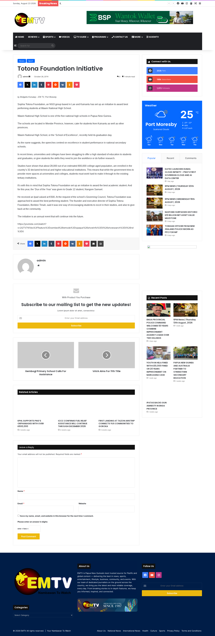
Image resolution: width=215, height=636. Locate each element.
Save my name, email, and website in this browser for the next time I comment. (57, 516)
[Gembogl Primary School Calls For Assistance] (46, 355)
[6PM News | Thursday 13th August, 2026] (185, 310)
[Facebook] (178, 3)
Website (82, 503)
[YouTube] (182, 3)
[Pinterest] (48, 85)
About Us (101, 631)
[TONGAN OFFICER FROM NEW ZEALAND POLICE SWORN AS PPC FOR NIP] (155, 230)
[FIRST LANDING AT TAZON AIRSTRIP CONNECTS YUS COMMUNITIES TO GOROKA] (117, 408)
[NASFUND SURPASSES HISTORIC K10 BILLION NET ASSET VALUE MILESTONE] (155, 216)
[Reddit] (56, 85)
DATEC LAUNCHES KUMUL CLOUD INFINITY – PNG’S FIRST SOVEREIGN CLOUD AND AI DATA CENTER (180, 174)
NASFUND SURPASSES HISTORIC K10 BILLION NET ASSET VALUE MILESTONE (105, 3)
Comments (190, 158)
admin (25, 76)
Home (20, 37)
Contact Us (121, 37)
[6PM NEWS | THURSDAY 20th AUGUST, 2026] (155, 190)
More (137, 37)
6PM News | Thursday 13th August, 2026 (184, 321)
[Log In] (191, 3)
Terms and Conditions (191, 631)
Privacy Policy (173, 631)
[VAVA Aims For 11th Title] (106, 355)
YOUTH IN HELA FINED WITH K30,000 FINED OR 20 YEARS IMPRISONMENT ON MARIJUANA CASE (157, 368)
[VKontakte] (63, 85)
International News (131, 631)
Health (145, 631)
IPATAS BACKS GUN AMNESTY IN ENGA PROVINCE (157, 405)
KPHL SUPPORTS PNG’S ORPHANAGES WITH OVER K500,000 (31, 423)
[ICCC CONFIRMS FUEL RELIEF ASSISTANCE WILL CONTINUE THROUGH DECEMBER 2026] (76, 408)
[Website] (38, 265)
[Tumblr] (41, 85)
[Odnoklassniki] (70, 85)
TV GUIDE (81, 37)
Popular (152, 158)
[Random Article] (195, 3)
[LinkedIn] (34, 85)
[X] (27, 85)
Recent (170, 158)
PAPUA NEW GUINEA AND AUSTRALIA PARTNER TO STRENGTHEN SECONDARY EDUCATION (183, 370)
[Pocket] (77, 85)
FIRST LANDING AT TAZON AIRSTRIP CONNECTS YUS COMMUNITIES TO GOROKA (117, 423)
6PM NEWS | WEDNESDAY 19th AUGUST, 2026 (180, 201)
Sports (49, 37)
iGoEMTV (153, 37)
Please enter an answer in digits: (33, 522)
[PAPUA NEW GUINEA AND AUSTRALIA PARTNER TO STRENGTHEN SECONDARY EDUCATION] (185, 353)
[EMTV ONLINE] (39, 19)
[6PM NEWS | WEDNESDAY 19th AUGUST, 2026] (155, 203)
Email (21, 503)
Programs (100, 37)
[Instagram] (187, 3)
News (34, 37)
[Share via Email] (94, 244)
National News (114, 631)
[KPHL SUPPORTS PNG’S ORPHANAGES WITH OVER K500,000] (36, 408)
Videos (65, 37)
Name (21, 491)
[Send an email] (29, 76)
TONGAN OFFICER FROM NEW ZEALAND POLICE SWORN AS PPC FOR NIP (180, 229)
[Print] (101, 244)
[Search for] (52, 45)
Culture (153, 631)
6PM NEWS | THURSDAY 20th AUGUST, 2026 (179, 188)
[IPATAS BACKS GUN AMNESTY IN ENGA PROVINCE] (159, 393)
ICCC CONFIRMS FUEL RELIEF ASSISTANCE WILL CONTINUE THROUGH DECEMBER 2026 (72, 423)
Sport (30, 61)
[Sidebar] (200, 3)
